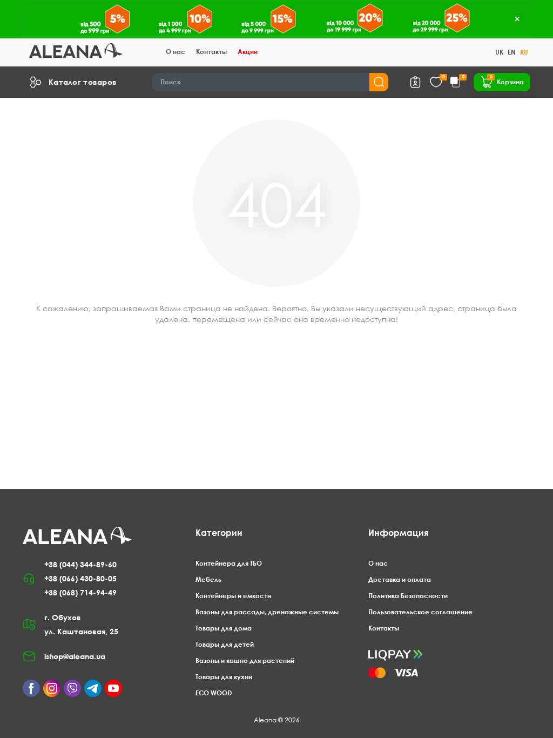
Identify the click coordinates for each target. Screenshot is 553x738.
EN (512, 52)
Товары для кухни (223, 677)
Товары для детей (224, 644)
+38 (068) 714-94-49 (80, 592)
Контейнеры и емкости (233, 596)
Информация (398, 532)
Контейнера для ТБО (228, 563)
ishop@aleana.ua (74, 656)
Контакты (211, 52)
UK (499, 52)
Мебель (208, 579)
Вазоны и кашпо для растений (244, 660)
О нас (175, 52)
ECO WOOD (213, 693)
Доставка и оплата (399, 579)
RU (524, 52)
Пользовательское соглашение (420, 612)
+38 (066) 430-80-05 (80, 578)
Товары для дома (223, 628)
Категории (218, 532)
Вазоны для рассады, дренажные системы (267, 612)
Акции (248, 52)
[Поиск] (378, 82)
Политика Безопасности (408, 596)
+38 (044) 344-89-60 (80, 564)
